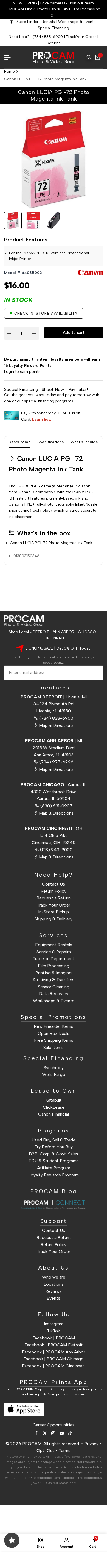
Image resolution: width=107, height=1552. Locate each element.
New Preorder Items (53, 1026)
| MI (53, 740)
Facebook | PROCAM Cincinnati (53, 1365)
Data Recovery (53, 993)
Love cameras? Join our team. (54, 3)
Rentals (48, 21)
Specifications (50, 442)
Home (9, 71)
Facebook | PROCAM (53, 1338)
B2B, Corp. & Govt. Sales (53, 1153)
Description (19, 442)
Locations (54, 1284)
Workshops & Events (76, 21)
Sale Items (53, 1047)
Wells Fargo (53, 1074)
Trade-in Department (53, 958)
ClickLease (53, 1107)
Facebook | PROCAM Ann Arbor (53, 1352)
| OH (53, 828)
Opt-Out (45, 1450)
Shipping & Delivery (53, 919)
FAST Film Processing (80, 9)
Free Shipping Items (53, 1040)
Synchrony (54, 1067)
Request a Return (53, 898)
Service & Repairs (53, 951)
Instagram (53, 1323)
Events (53, 1298)
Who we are (53, 1277)
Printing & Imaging (53, 972)
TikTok (53, 1330)
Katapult (53, 1100)
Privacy (91, 1443)
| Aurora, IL (53, 784)
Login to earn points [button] (22, 371)
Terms (65, 1450)
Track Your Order (53, 905)
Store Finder (27, 21)
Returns (53, 43)
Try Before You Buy (54, 1146)
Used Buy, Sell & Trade (53, 1140)
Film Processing (53, 965)
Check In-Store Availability (46, 313)
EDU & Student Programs (54, 1160)
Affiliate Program (53, 1167)
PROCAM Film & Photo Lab (32, 9)
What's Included (85, 442)
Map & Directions (56, 725)
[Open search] (89, 57)
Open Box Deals (53, 1033)
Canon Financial (53, 1114)
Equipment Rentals (53, 944)
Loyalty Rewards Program (53, 1175)
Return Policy (53, 891)
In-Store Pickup (53, 911)
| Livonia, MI (54, 697)
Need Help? (19, 36)
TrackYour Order (81, 36)
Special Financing (53, 28)
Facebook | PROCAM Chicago (53, 1358)
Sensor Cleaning (53, 986)
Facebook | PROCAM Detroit (53, 1344)
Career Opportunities (54, 1424)
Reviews (53, 1291)
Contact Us (53, 884)
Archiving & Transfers (53, 979)
